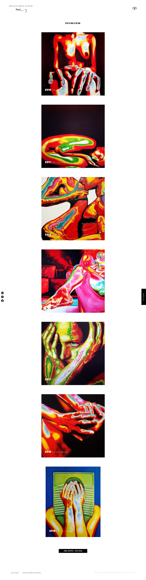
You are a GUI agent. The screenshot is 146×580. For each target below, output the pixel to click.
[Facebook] (2, 300)
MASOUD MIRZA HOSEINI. (21, 6)
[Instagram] (2, 297)
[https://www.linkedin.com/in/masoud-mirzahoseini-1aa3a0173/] (2, 293)
